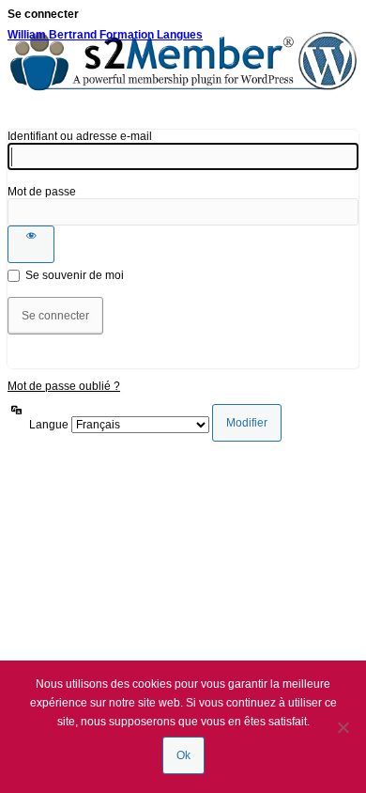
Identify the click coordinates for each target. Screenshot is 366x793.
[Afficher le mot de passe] (31, 244)
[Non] (342, 727)
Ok (183, 755)
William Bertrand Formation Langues (105, 34)
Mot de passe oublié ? (64, 386)
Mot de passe (42, 191)
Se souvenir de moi (74, 275)
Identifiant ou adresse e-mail (80, 136)
